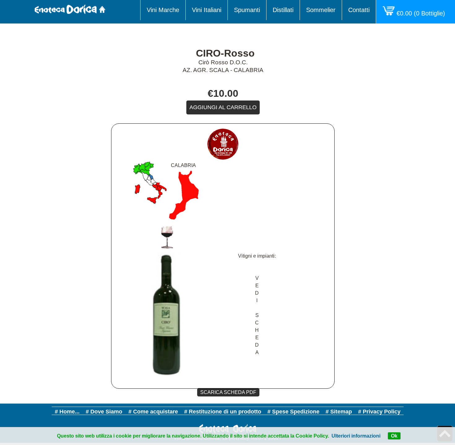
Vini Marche (163, 9)
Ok (394, 436)
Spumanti (247, 9)
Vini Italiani (206, 9)
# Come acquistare (153, 412)
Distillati (283, 9)
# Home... (67, 412)
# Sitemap (339, 412)
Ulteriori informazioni (356, 436)
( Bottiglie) (422, 13)
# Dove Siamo (104, 412)
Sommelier (321, 9)
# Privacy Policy (379, 412)
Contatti (359, 9)
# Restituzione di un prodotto (222, 412)
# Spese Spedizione (293, 412)
